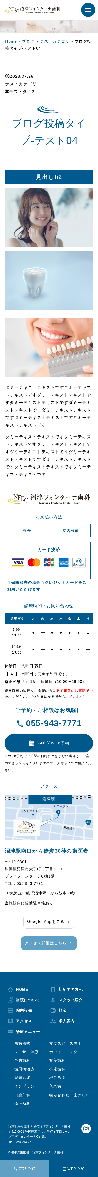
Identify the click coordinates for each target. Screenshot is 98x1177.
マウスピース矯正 (65, 1043)
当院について (28, 1000)
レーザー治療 (26, 1052)
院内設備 (24, 1010)
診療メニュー (28, 1031)
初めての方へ (71, 989)
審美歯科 (57, 1060)
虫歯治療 (22, 1043)
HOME (22, 989)
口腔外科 (22, 1095)
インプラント (26, 1086)
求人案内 (67, 1021)
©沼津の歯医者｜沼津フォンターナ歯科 (35, 1152)
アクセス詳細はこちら (46, 943)
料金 (63, 1010)
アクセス (24, 1021)
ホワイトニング (63, 1052)
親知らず (22, 1077)
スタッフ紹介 (71, 1000)
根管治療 (57, 1077)
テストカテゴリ (21, 84)
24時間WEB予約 (53, 743)
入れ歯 (55, 1086)
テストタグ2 (21, 91)
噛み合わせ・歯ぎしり (69, 1095)
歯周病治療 (24, 1069)
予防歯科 (22, 1060)
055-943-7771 (54, 723)
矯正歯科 (22, 1103)
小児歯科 (57, 1069)
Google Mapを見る (45, 921)
